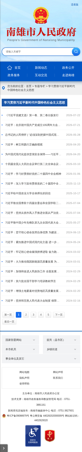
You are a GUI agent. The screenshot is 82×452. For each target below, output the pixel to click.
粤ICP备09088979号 (18, 415)
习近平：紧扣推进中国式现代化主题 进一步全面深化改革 (33, 242)
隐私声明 (24, 377)
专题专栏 (40, 86)
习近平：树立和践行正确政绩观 (24, 144)
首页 (28, 86)
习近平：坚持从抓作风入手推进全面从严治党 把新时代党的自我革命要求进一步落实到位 (33, 212)
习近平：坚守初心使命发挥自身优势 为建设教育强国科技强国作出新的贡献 (33, 232)
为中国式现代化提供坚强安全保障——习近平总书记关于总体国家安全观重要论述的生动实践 (33, 154)
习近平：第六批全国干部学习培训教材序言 (30, 281)
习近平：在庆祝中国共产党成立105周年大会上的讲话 (33, 124)
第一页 (8, 314)
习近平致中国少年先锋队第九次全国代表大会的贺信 (33, 222)
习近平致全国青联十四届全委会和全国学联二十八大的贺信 (33, 203)
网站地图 (24, 372)
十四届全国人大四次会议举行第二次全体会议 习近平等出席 (33, 164)
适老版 (74, 4)
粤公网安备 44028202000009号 (47, 415)
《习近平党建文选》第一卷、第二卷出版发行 (32, 115)
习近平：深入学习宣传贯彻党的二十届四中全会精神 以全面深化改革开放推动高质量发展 (33, 183)
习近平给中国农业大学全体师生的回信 (28, 193)
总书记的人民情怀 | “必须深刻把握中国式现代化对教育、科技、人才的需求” (33, 134)
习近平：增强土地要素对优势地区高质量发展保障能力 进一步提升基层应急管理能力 (33, 290)
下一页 (59, 314)
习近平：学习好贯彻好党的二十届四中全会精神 (33, 173)
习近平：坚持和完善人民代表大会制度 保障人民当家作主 (33, 300)
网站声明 (58, 372)
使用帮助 (24, 383)
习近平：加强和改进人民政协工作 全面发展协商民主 (33, 271)
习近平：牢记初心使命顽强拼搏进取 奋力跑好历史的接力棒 (33, 251)
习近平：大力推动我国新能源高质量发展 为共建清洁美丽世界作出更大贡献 (33, 261)
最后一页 (9, 321)
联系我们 (58, 377)
